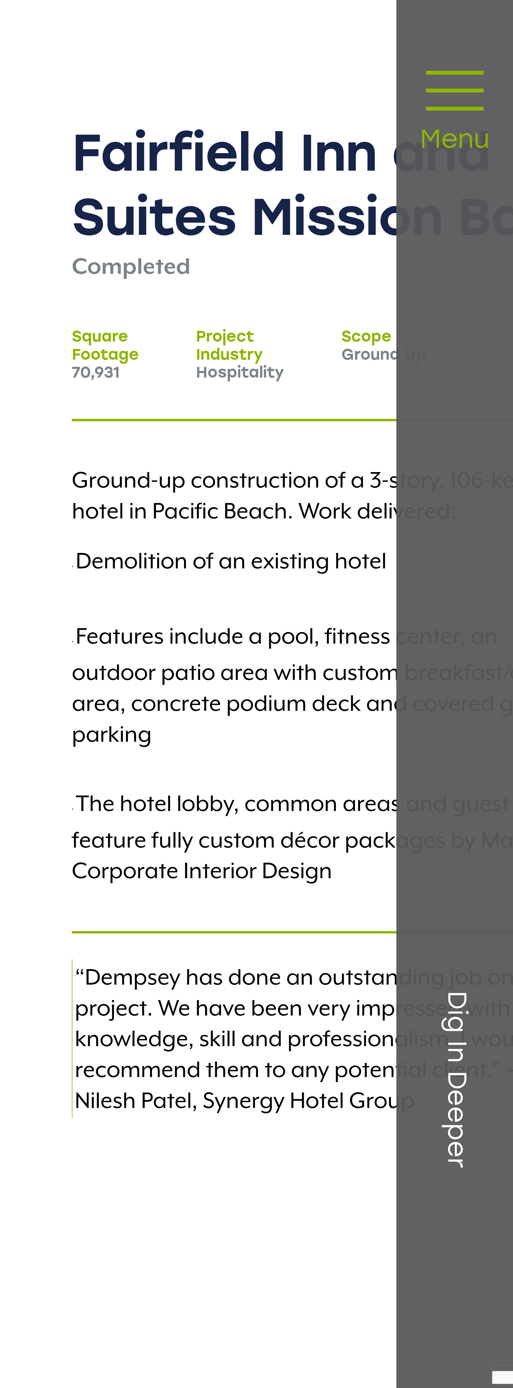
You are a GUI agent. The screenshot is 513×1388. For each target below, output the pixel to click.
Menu (454, 141)
